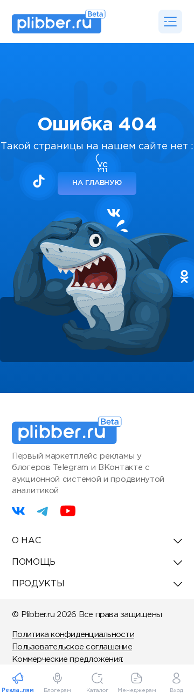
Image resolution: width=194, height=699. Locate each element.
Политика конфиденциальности (73, 634)
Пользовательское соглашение (72, 646)
